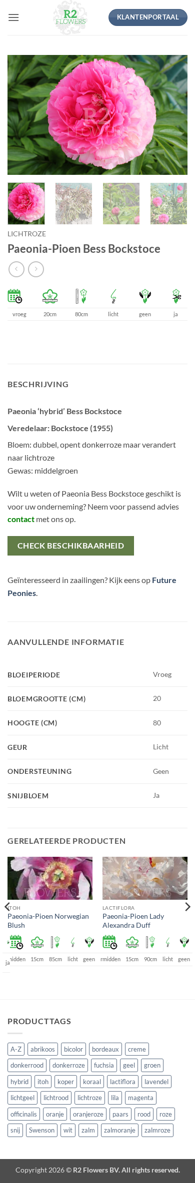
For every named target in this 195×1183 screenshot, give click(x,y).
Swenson (41, 1130)
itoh (43, 1082)
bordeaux (105, 1049)
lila (115, 1098)
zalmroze (157, 1130)
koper (66, 1082)
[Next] (171, 115)
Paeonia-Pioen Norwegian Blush (48, 920)
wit (68, 1130)
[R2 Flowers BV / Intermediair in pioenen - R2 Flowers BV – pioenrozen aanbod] (70, 17)
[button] (14, 17)
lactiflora (123, 1082)
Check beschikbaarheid (71, 545)
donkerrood (27, 1065)
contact (21, 519)
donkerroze (68, 1065)
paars (120, 1114)
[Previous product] (36, 269)
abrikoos (42, 1049)
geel (129, 1065)
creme (137, 1049)
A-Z (16, 1049)
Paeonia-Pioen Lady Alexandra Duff (133, 920)
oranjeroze (88, 1114)
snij (15, 1130)
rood (144, 1114)
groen (152, 1065)
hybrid (19, 1082)
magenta (141, 1098)
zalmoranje (120, 1130)
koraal (92, 1082)
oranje (55, 1114)
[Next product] (16, 269)
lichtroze (27, 234)
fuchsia (104, 1065)
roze (166, 1114)
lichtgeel (22, 1098)
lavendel (156, 1082)
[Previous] (23, 115)
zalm (88, 1130)
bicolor (73, 1049)
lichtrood (56, 1098)
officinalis (23, 1114)
